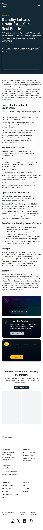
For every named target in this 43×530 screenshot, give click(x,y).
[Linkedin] (24, 521)
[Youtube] (30, 521)
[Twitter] (18, 521)
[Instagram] (12, 521)
